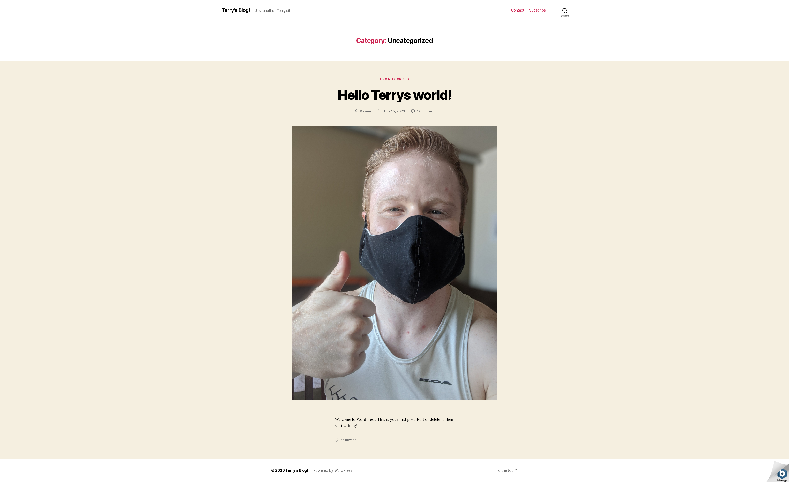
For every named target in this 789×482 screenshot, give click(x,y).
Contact (517, 10)
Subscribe (537, 10)
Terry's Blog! (236, 10)
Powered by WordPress (332, 470)
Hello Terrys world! (394, 95)
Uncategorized (394, 79)
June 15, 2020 (394, 111)
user (368, 111)
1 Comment (425, 111)
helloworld (348, 440)
